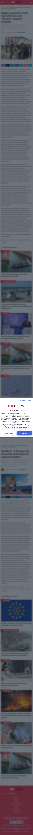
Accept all (24, 433)
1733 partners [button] (11, 413)
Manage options (8, 433)
